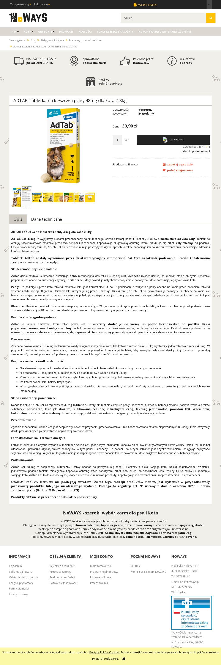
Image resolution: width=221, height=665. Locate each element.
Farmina (165, 533)
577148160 (183, 576)
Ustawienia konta (100, 577)
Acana (109, 533)
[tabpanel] (110, 364)
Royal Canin (123, 533)
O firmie (136, 566)
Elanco (133, 164)
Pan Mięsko (153, 537)
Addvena (189, 537)
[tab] (18, 219)
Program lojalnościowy (104, 572)
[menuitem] (15, 31)
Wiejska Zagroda (145, 533)
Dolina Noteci (133, 537)
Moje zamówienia (101, 566)
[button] (177, 164)
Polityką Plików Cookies (104, 652)
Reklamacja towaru (20, 572)
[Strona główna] (28, 17)
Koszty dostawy (18, 594)
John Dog (185, 533)
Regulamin (15, 566)
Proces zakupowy (60, 572)
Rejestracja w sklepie (62, 566)
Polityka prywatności (21, 583)
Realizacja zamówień (62, 577)
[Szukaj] (210, 18)
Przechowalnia (99, 583)
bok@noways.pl (189, 582)
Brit (100, 533)
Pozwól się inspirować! (63, 583)
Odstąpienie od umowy (23, 577)
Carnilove (169, 537)
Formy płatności (19, 588)
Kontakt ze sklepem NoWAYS (148, 572)
